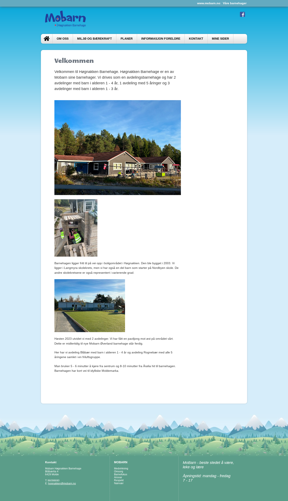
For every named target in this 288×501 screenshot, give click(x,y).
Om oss (63, 38)
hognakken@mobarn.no (62, 483)
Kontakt (196, 38)
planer (127, 38)
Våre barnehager (234, 3)
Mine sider (220, 38)
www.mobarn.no (208, 3)
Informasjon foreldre (160, 38)
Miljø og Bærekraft (94, 38)
